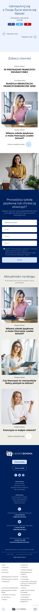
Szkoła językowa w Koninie (9, 577)
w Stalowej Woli (25, 595)
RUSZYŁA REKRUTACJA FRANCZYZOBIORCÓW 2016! (20, 84)
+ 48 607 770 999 (19, 540)
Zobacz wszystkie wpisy (16, 144)
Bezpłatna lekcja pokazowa (19, 487)
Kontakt (31, 549)
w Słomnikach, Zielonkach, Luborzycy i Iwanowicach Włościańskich (28, 583)
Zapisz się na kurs (19, 485)
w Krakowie (24, 577)
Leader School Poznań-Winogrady (27, 591)
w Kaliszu (23, 588)
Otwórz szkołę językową (19, 499)
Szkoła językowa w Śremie (9, 579)
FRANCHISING (19, 66)
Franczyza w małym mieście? (19, 430)
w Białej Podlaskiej (26, 570)
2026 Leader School (19, 557)
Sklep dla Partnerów (19, 501)
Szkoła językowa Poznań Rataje (9, 591)
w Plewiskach (24, 597)
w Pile (3, 565)
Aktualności (24, 549)
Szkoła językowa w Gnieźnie (26, 573)
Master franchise (19, 503)
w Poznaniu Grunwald (8, 595)
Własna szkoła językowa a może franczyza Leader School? (19, 135)
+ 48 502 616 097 (19, 515)
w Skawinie (23, 565)
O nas (19, 549)
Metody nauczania (11, 549)
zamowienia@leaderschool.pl (19, 542)
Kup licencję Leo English (19, 497)
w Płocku (4, 599)
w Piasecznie (5, 581)
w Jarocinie (5, 567)
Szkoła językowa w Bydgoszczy (26, 600)
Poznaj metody (20, 462)
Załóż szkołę (10, 554)
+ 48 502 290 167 (19, 527)
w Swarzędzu (24, 579)
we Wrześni (5, 572)
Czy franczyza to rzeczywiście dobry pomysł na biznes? (19, 381)
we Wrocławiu (5, 597)
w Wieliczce (24, 567)
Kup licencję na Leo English (24, 554)
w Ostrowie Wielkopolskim (10, 588)
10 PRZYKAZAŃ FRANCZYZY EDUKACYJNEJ (19, 70)
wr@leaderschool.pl (19, 517)
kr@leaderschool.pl (19, 529)
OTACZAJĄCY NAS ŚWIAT (19, 18)
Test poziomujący (19, 489)
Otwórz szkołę (19, 468)
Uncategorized (19, 80)
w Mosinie (4, 570)
